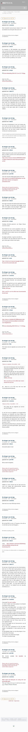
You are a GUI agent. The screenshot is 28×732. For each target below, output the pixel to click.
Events (16, 718)
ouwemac (11, 25)
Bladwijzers (7, 718)
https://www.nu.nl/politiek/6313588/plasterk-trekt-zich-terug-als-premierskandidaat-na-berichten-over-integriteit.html (13, 321)
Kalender (19, 718)
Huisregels (3, 719)
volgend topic (16, 700)
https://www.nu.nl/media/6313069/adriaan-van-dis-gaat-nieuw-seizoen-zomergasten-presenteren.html (13, 179)
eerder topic (11, 700)
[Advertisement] (14, 710)
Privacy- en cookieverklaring (11, 719)
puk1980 (11, 173)
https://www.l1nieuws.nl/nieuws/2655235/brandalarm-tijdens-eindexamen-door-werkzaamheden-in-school (14, 159)
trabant (11, 46)
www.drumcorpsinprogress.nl (7, 81)
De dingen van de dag (8, 22)
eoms (10, 258)
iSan (10, 344)
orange (11, 70)
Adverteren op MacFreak (22, 719)
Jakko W (11, 91)
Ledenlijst (11, 718)
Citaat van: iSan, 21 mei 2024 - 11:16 (10, 403)
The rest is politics (11, 602)
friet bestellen (19, 656)
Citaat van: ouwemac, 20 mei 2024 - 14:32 (11, 364)
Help (2, 718)
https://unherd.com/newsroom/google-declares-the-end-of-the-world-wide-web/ (13, 261)
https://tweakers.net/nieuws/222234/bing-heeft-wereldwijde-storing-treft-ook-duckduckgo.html (14, 545)
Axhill (10, 520)
